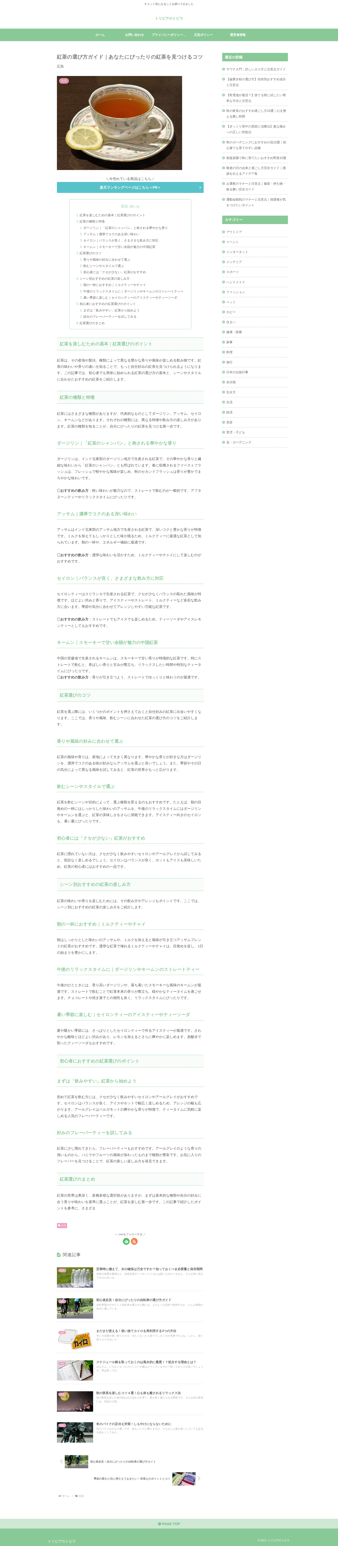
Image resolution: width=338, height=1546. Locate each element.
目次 (124, 206)
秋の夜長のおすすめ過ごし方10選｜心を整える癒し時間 (256, 113)
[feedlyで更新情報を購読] (126, 1241)
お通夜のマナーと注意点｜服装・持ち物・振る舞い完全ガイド (256, 186)
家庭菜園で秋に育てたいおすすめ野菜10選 (256, 158)
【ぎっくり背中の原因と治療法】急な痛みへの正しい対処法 (256, 129)
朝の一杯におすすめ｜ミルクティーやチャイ (114, 285)
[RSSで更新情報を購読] (134, 1241)
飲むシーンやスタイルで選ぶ (103, 266)
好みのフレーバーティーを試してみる (110, 316)
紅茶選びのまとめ (92, 323)
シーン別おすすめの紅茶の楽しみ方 (105, 278)
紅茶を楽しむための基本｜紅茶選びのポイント (112, 215)
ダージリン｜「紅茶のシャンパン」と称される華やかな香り (125, 228)
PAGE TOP (170, 1524)
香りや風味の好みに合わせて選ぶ (106, 259)
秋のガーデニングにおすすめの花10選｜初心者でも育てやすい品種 (256, 145)
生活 (63, 1225)
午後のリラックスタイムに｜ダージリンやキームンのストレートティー (133, 291)
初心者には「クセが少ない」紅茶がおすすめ (114, 272)
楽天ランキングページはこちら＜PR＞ (130, 187)
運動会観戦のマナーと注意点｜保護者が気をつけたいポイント (256, 202)
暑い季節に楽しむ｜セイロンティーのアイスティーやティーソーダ (130, 297)
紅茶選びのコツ (91, 253)
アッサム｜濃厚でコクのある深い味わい (111, 234)
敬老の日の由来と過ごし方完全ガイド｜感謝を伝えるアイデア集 (256, 170)
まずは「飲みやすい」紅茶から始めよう (111, 310)
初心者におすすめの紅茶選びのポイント (108, 304)
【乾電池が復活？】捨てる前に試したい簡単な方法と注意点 (256, 97)
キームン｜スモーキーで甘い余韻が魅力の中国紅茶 (119, 247)
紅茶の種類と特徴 (92, 221)
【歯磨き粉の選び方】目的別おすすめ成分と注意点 (256, 82)
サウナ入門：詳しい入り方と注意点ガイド (256, 69)
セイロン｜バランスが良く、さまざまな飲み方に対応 (120, 240)
